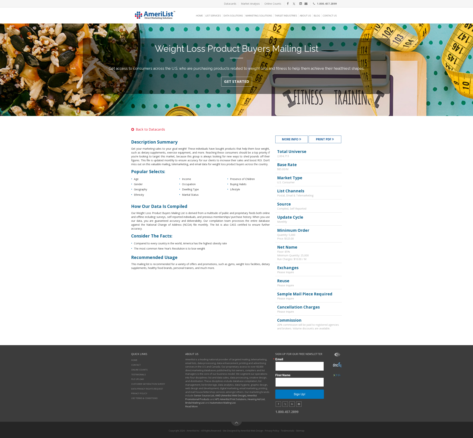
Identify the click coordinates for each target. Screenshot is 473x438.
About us (305, 15)
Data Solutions (233, 15)
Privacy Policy (139, 393)
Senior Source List (204, 395)
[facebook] (288, 3)
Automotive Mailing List (223, 402)
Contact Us (330, 15)
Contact (136, 364)
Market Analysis (250, 3)
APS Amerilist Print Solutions (230, 399)
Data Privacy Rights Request (147, 388)
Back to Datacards (150, 129)
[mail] (305, 3)
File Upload (137, 379)
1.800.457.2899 (327, 3)
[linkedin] (300, 3)
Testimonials (138, 374)
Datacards (230, 3)
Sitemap (300, 430)
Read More (191, 406)
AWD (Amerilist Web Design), (231, 395)
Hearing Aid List (256, 399)
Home (199, 15)
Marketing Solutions (259, 15)
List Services (213, 15)
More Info (290, 139)
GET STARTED (236, 81)
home (134, 360)
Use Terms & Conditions (144, 398)
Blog (317, 15)
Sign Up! (299, 394)
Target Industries (286, 15)
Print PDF (324, 139)
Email (279, 359)
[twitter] (294, 3)
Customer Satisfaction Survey (148, 384)
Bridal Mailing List (195, 402)
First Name (282, 375)
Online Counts (272, 3)
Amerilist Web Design (252, 430)
